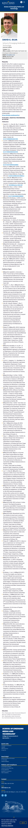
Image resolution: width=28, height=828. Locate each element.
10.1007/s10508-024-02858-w (16, 175)
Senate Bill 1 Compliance (6, 771)
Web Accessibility (5, 772)
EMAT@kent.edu (6, 787)
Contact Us (3, 750)
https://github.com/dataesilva (10, 115)
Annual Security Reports (6, 766)
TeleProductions (4, 748)
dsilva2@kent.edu (10, 55)
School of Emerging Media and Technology (14, 7)
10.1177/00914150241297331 (10, 152)
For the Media (4, 760)
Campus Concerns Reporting (7, 768)
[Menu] (24, 2)
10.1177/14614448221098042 (15, 196)
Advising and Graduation (6, 745)
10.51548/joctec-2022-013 (15, 185)
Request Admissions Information (8, 758)
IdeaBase (3, 747)
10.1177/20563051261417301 (10, 139)
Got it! (23, 822)
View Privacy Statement (7, 825)
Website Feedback (5, 761)
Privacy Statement (5, 769)
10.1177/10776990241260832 (10, 164)
